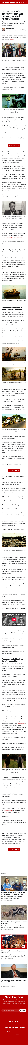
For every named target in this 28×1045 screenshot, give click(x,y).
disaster (10, 810)
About (13, 1031)
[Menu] (26, 2)
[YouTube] (15, 1021)
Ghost (17, 1034)
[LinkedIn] (12, 1021)
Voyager (6, 810)
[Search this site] (24, 2)
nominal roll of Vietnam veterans (14, 237)
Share (23, 29)
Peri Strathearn (10, 28)
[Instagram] (18, 1021)
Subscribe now (14, 146)
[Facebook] (10, 1021)
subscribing (13, 39)
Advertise (19, 1031)
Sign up (8, 1031)
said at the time (21, 723)
